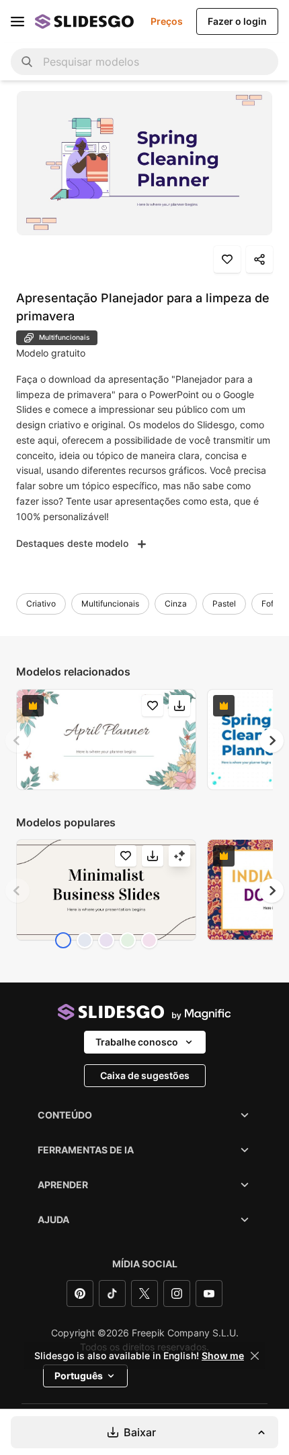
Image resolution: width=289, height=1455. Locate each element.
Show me (223, 1355)
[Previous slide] (17, 741)
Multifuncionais (110, 603)
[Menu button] (17, 21)
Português (78, 1375)
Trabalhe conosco (136, 1042)
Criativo (41, 603)
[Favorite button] (227, 259)
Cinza (176, 603)
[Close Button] (254, 1356)
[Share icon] (259, 259)
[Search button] (27, 61)
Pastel (224, 603)
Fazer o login (237, 21)
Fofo (269, 603)
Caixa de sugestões (145, 1075)
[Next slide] (271, 741)
